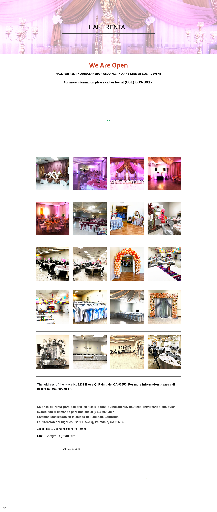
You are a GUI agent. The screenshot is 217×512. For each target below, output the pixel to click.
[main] (108, 27)
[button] (178, 410)
